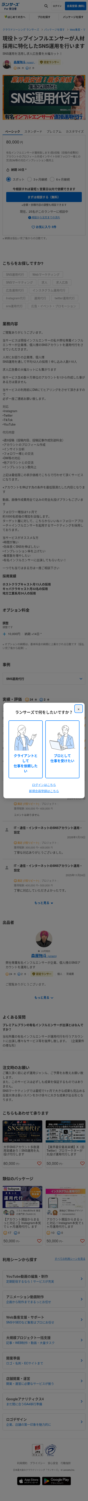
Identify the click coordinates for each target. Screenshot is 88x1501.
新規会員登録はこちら (44, 791)
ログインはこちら (44, 785)
